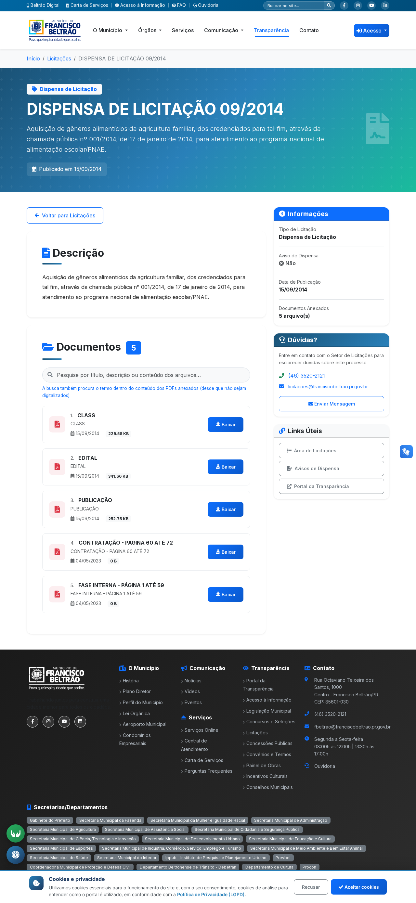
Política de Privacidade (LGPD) (211, 894)
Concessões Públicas (269, 743)
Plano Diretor (137, 691)
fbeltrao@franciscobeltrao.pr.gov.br (352, 726)
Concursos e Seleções (270, 721)
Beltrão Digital (45, 5)
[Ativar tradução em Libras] (15, 833)
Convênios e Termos (268, 754)
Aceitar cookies (361, 887)
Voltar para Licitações (68, 215)
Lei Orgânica (136, 713)
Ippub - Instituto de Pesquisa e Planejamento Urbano (215, 857)
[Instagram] (358, 5)
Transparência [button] (271, 30)
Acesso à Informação (142, 5)
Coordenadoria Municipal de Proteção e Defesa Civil (80, 867)
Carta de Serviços (89, 5)
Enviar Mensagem (334, 403)
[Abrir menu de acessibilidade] (15, 855)
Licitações (59, 58)
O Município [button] (108, 30)
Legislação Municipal (268, 711)
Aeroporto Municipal (144, 724)
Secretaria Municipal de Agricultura (63, 829)
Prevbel (283, 857)
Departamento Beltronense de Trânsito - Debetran (188, 867)
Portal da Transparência (321, 486)
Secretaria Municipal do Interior (126, 857)
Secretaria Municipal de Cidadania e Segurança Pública (247, 829)
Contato (309, 30)
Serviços (183, 30)
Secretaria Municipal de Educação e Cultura (290, 838)
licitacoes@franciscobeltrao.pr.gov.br (328, 386)
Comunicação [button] (222, 30)
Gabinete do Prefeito (50, 820)
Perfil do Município (143, 702)
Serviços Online (201, 730)
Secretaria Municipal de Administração (290, 820)
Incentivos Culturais (267, 776)
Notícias (193, 680)
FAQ (181, 5)
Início (33, 58)
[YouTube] (371, 5)
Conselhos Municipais (269, 787)
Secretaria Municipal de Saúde (59, 857)
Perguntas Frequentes (208, 771)
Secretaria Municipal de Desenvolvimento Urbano (192, 838)
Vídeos (192, 691)
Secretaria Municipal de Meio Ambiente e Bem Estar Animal (306, 848)
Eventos (193, 702)
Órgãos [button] (148, 30)
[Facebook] (344, 5)
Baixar (229, 424)
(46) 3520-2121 (306, 375)
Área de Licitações (315, 450)
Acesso (373, 30)
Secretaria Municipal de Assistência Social (145, 829)
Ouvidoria (208, 5)
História (131, 680)
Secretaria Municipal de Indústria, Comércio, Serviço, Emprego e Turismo (171, 848)
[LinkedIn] (385, 5)
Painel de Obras (263, 765)
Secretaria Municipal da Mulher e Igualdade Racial (197, 820)
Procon (309, 867)
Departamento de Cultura (269, 867)
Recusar (311, 887)
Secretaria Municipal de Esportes (61, 848)
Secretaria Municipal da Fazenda (110, 820)
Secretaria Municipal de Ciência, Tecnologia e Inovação (83, 838)
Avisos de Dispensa (317, 468)
